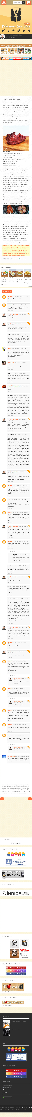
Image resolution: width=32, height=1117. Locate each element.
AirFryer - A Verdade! (15, 1029)
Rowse (10, 688)
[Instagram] (16, 971)
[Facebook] (16, 974)
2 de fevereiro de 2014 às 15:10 (20, 485)
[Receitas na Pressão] (14, 943)
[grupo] (13, 37)
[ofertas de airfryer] (16, 58)
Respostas (12, 551)
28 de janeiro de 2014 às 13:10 (18, 334)
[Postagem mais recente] (2, 799)
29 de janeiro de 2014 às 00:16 (17, 363)
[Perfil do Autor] (2, 36)
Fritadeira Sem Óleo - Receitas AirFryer (9, 1107)
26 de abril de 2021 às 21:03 (22, 756)
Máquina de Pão (7, 1087)
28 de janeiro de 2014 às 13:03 (20, 296)
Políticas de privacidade (21, 1110)
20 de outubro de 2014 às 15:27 (20, 599)
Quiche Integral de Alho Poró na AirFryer (4, 281)
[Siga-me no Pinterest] (19, 854)
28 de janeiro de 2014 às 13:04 (20, 305)
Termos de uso (11, 1110)
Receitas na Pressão (8, 1085)
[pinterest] (11, 37)
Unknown (10, 296)
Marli (9, 499)
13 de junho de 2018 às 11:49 (20, 710)
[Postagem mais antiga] (30, 799)
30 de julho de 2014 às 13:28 (19, 586)
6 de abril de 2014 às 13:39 (20, 555)
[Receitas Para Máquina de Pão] (24, 943)
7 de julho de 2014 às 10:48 (19, 566)
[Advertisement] (16, 78)
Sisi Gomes (11, 362)
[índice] (16, 893)
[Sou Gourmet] (14, 953)
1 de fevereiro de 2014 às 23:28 (19, 434)
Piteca (9, 348)
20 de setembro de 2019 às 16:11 (19, 748)
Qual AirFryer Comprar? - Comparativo (19, 1021)
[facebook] (8, 37)
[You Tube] (16, 968)
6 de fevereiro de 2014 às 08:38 (18, 499)
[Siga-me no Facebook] (8, 854)
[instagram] (6, 37)
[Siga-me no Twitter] (23, 854)
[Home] (16, 14)
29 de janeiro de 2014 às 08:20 (18, 373)
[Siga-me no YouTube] (16, 854)
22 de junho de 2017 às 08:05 (20, 702)
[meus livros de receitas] (16, 49)
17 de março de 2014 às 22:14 (20, 541)
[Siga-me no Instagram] (12, 854)
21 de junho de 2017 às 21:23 (19, 688)
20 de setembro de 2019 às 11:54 (17, 735)
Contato (5, 1110)
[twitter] (15, 37)
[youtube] (10, 37)
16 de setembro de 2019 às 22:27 (17, 725)
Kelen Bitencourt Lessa (14, 386)
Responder (10, 301)
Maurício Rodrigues (13, 314)
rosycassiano (11, 756)
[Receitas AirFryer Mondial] (24, 953)
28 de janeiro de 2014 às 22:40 (19, 348)
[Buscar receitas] (23, 2)
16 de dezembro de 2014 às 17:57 (17, 643)
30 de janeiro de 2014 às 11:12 (19, 395)
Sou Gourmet (7, 1089)
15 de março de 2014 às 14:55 (20, 512)
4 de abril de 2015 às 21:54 (19, 661)
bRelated (30, 286)
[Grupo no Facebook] (16, 862)
